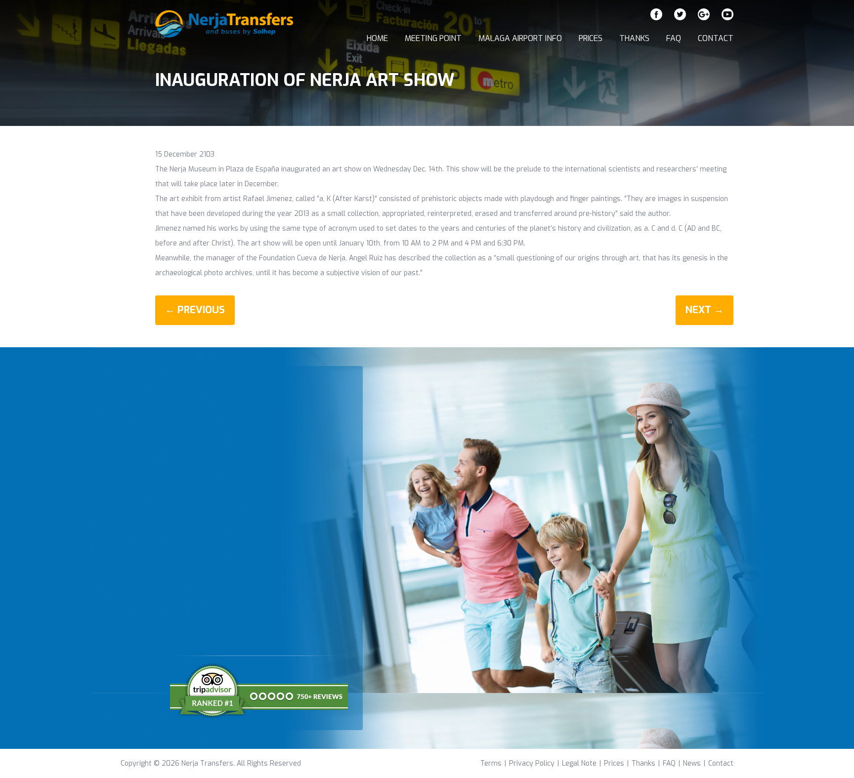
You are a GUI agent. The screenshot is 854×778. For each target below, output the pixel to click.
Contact (715, 38)
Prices (590, 38)
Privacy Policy (532, 763)
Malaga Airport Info (520, 38)
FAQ (673, 38)
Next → (704, 310)
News (692, 763)
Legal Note (579, 763)
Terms (491, 763)
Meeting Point (433, 38)
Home (377, 38)
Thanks (634, 38)
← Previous (195, 310)
